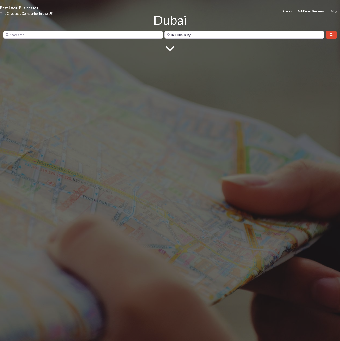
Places (287, 11)
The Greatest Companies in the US (26, 13)
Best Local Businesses (19, 8)
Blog (334, 11)
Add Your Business (311, 11)
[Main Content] (170, 47)
